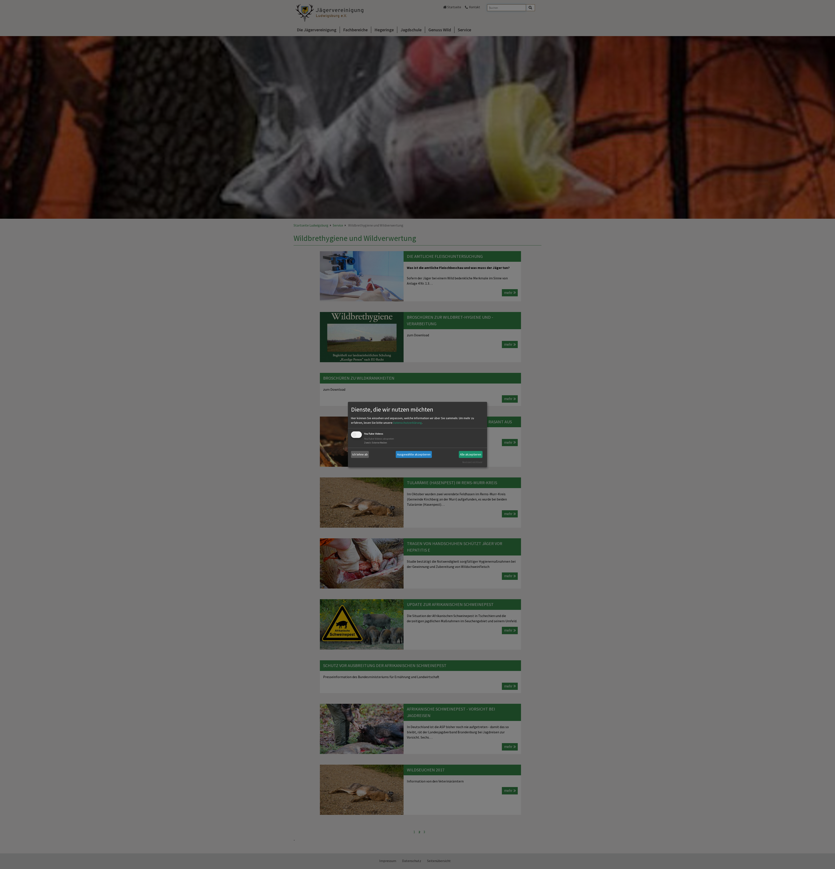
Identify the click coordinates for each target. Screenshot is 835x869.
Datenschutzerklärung (407, 423)
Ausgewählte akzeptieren (414, 454)
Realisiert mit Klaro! (472, 462)
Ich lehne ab (360, 454)
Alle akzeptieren (470, 454)
